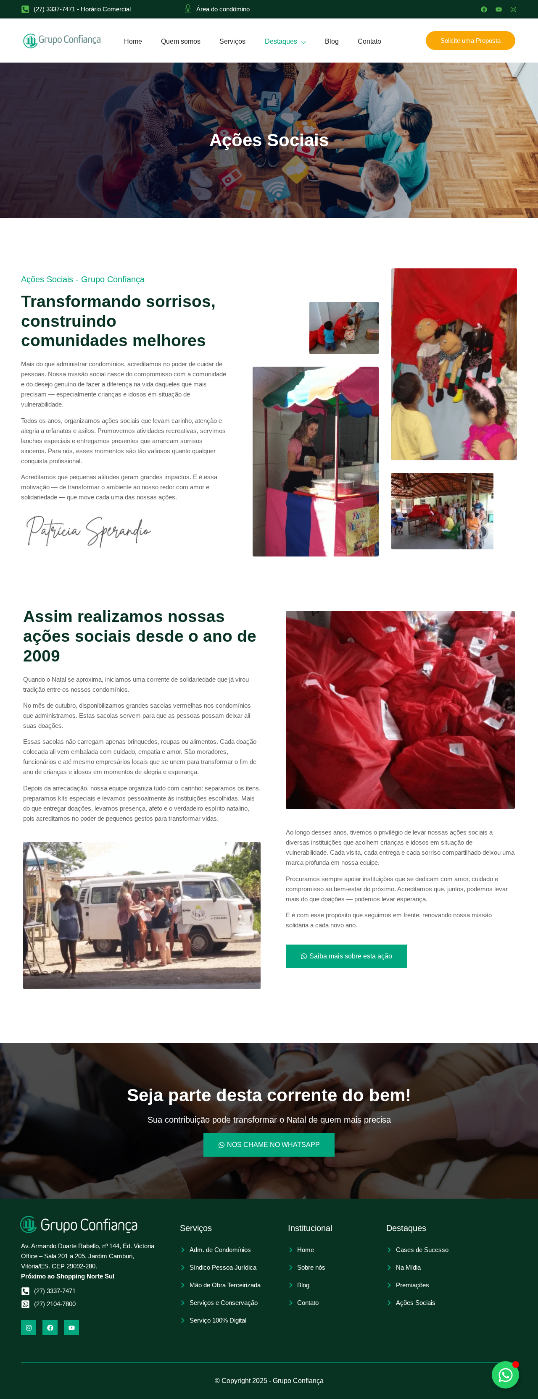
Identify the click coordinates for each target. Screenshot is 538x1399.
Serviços (232, 41)
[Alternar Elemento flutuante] (505, 1375)
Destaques (281, 41)
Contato (369, 41)
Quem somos (180, 41)
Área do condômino (223, 9)
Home (133, 41)
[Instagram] (513, 9)
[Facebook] (484, 9)
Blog (332, 41)
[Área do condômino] (188, 8)
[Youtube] (499, 9)
